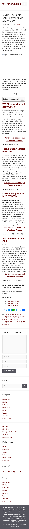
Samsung (17, 471)
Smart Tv (5, 446)
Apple (5, 471)
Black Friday (6, 399)
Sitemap (5, 434)
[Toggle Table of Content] (21, 99)
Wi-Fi (21, 471)
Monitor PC (6, 402)
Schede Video (7, 457)
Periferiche (8, 314)
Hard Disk (5, 460)
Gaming (12, 472)
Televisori (5, 416)
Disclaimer (5, 429)
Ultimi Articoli (16, 314)
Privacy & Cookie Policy (9, 432)
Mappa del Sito (7, 437)
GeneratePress (14, 526)
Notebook (5, 405)
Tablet (4, 413)
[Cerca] (24, 386)
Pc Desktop (6, 407)
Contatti (5, 426)
